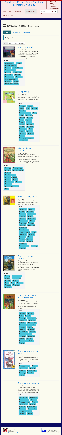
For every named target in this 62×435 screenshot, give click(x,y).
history (8, 179)
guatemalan (24, 221)
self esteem (24, 331)
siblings (8, 285)
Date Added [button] (21, 43)
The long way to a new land (28, 352)
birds (22, 108)
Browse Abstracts (30, 11)
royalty (19, 182)
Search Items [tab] (26, 32)
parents (8, 280)
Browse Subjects (7, 11)
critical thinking (18, 68)
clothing (23, 214)
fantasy (8, 177)
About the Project (52, 4)
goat (15, 177)
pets (30, 327)
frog (22, 120)
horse (29, 122)
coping (8, 68)
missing (23, 322)
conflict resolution (11, 65)
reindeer (23, 329)
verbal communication (12, 83)
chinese (23, 110)
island (8, 278)
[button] (52, 11)
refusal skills (33, 409)
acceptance (24, 397)
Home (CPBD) (53, 1)
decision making (10, 70)
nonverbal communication (28, 325)
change (20, 63)
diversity (31, 313)
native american (25, 232)
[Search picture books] (56, 11)
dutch (30, 216)
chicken (35, 108)
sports (22, 241)
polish (22, 131)
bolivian (32, 209)
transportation (25, 246)
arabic (31, 106)
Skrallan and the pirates (25, 257)
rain (35, 232)
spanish (23, 133)
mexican (23, 225)
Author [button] (15, 43)
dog (36, 113)
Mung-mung (23, 92)
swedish (8, 81)
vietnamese (24, 140)
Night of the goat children (25, 149)
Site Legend (53, 6)
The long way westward (28, 383)
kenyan (32, 223)
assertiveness (10, 63)
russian (30, 131)
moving (18, 74)
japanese (30, 124)
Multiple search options (47, 13)
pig (31, 129)
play (7, 282)
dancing (8, 172)
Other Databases (54, 8)
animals (23, 106)
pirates (16, 280)
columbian (32, 214)
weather (23, 248)
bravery (8, 170)
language (31, 126)
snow (30, 237)
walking (35, 246)
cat (28, 108)
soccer (22, 239)
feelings (8, 72)
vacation (30, 338)
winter (22, 343)
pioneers (23, 409)
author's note (18, 168)
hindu (22, 122)
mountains (24, 227)
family (8, 276)
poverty (23, 373)
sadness (19, 77)
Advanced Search (8, 15)
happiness (9, 74)
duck (22, 115)
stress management (11, 79)
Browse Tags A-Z (19, 11)
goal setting (18, 72)
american (23, 209)
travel (16, 81)
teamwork (32, 336)
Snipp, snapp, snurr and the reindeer (27, 296)
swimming (23, 243)
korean (23, 126)
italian (22, 124)
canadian (30, 211)
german (29, 120)
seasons (23, 237)
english (29, 115)
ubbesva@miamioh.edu (13, 432)
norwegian (24, 129)
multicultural (9, 77)
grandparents (17, 276)
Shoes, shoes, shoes (27, 196)
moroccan (32, 225)
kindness (33, 320)
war (7, 188)
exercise (23, 218)
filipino (23, 117)
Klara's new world (26, 47)
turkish (23, 135)
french (30, 117)
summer (17, 285)
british (22, 211)
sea (14, 282)
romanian (23, 234)
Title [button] (10, 43)
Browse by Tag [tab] (16, 32)
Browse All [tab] (7, 32)
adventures (34, 397)
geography (32, 218)
